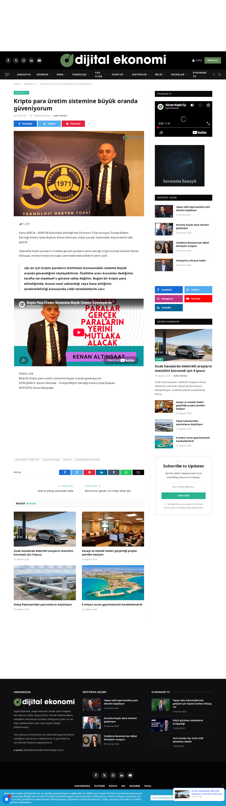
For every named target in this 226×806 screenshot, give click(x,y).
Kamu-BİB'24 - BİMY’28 (27, 459)
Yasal (148, 785)
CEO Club (98, 74)
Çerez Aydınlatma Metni (164, 797)
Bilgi (158, 74)
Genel (159, 359)
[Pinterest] (5, 258)
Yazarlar (177, 74)
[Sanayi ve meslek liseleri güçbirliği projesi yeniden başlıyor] (113, 529)
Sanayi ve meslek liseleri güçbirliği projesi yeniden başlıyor (109, 552)
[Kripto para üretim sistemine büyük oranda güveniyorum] (79, 173)
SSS (123, 785)
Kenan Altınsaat (51, 459)
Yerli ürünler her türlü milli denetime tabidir (188, 740)
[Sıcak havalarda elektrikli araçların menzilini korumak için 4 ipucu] (45, 529)
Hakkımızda (82, 785)
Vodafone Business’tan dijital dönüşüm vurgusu (192, 244)
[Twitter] (5, 241)
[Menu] (7, 74)
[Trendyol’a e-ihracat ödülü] (164, 265)
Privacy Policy (185, 507)
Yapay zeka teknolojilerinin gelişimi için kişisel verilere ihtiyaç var (192, 703)
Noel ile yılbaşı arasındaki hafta (55, 490)
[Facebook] (5, 232)
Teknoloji (79, 74)
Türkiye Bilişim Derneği (87, 459)
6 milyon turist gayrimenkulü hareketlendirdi (112, 604)
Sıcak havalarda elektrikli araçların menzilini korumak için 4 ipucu (43, 552)
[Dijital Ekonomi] (113, 60)
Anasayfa (24, 74)
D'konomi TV (21, 92)
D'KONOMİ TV (161, 692)
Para (60, 74)
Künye (113, 785)
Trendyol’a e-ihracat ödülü (191, 260)
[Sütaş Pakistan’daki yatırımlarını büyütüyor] (45, 582)
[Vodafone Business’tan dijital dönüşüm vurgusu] (164, 247)
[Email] (5, 266)
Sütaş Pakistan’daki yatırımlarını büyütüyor (43, 604)
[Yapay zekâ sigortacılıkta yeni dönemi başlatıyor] (164, 211)
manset (67, 459)
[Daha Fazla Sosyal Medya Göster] (89, 124)
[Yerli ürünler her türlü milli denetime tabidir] (161, 742)
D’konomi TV (199, 74)
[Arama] (219, 74)
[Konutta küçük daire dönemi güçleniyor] (164, 229)
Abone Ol (212, 60)
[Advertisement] (113, 25)
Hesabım (134, 785)
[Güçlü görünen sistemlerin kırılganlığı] (161, 724)
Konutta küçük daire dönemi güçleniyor (192, 226)
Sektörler (139, 74)
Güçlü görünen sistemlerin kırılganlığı (188, 722)
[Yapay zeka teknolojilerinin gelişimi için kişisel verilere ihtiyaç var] (161, 704)
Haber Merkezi (60, 115)
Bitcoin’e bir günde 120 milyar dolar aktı (108, 490)
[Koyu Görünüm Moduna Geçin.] (214, 74)
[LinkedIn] (5, 249)
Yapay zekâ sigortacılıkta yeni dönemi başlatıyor (193, 208)
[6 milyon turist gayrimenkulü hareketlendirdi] (113, 582)
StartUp (117, 74)
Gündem (42, 74)
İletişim (99, 785)
